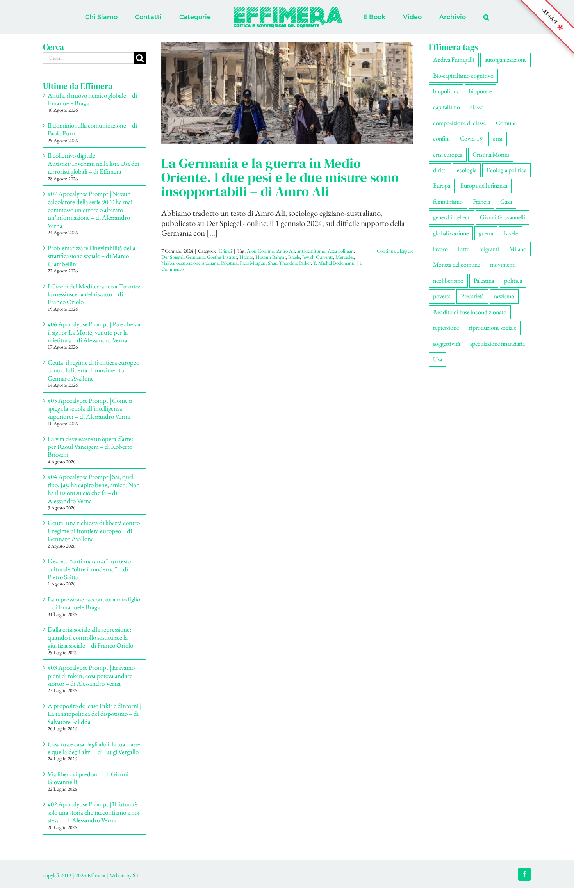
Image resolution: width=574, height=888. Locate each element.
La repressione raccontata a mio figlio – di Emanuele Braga (94, 603)
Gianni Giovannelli (502, 217)
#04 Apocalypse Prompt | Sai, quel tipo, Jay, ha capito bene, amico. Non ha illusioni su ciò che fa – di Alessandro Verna (94, 488)
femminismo (448, 202)
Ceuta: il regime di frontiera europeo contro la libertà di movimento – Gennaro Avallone (93, 370)
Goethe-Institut (222, 257)
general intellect (451, 217)
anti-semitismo (311, 250)
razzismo (504, 296)
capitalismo (446, 107)
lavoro (440, 249)
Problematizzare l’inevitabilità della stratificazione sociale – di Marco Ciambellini (91, 256)
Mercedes (344, 257)
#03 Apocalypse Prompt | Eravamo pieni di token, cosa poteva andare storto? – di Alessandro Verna (91, 675)
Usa (437, 359)
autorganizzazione (505, 59)
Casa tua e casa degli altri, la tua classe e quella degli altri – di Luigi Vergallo (94, 748)
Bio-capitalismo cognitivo (463, 75)
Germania (195, 257)
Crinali (225, 250)
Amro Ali (285, 250)
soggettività (446, 344)
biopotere (480, 91)
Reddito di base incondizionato (469, 312)
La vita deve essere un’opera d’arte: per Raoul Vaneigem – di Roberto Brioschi (90, 446)
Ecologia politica (506, 170)
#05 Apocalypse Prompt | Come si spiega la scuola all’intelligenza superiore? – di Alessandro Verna (90, 408)
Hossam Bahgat (270, 257)
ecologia (466, 170)
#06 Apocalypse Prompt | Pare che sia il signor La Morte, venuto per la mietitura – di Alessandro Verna (94, 332)
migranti (489, 249)
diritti (440, 170)
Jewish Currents (317, 257)
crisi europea (447, 154)
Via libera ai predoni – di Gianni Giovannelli (88, 778)
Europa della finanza (483, 186)
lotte (463, 249)
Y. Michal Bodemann (334, 263)
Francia (481, 202)
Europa (441, 186)
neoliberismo (448, 280)
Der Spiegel (172, 257)
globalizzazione (451, 233)
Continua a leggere (395, 250)
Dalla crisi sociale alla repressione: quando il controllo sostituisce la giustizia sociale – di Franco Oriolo (90, 637)
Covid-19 (471, 138)
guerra (486, 233)
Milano (517, 249)
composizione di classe (459, 123)
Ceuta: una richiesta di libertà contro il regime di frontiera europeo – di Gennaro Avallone (94, 530)
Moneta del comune (456, 264)
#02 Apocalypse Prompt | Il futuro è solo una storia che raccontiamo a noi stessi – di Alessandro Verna (93, 812)
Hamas (246, 257)
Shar (272, 263)
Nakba (167, 263)
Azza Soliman (341, 250)
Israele (294, 257)
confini (441, 138)
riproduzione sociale (492, 328)
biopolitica (446, 91)
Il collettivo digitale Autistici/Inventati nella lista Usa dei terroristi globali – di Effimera (93, 163)
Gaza (506, 202)
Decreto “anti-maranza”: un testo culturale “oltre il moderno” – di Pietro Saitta (89, 569)
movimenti (503, 264)
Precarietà (472, 296)
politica (513, 280)
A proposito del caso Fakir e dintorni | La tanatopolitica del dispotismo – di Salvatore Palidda (94, 713)
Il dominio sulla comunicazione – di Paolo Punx (92, 129)
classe (476, 107)
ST (136, 875)
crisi (498, 138)
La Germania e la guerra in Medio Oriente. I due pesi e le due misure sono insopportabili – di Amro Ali (280, 177)
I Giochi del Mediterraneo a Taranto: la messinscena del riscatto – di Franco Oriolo (94, 294)
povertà (442, 296)
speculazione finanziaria (497, 344)
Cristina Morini (490, 154)
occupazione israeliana (197, 263)
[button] (454, 17)
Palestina (229, 263)
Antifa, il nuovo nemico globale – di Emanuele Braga (92, 99)
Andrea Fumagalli (453, 59)
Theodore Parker (295, 263)
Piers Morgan (253, 263)
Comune (506, 123)
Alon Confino (260, 250)
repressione (446, 328)
